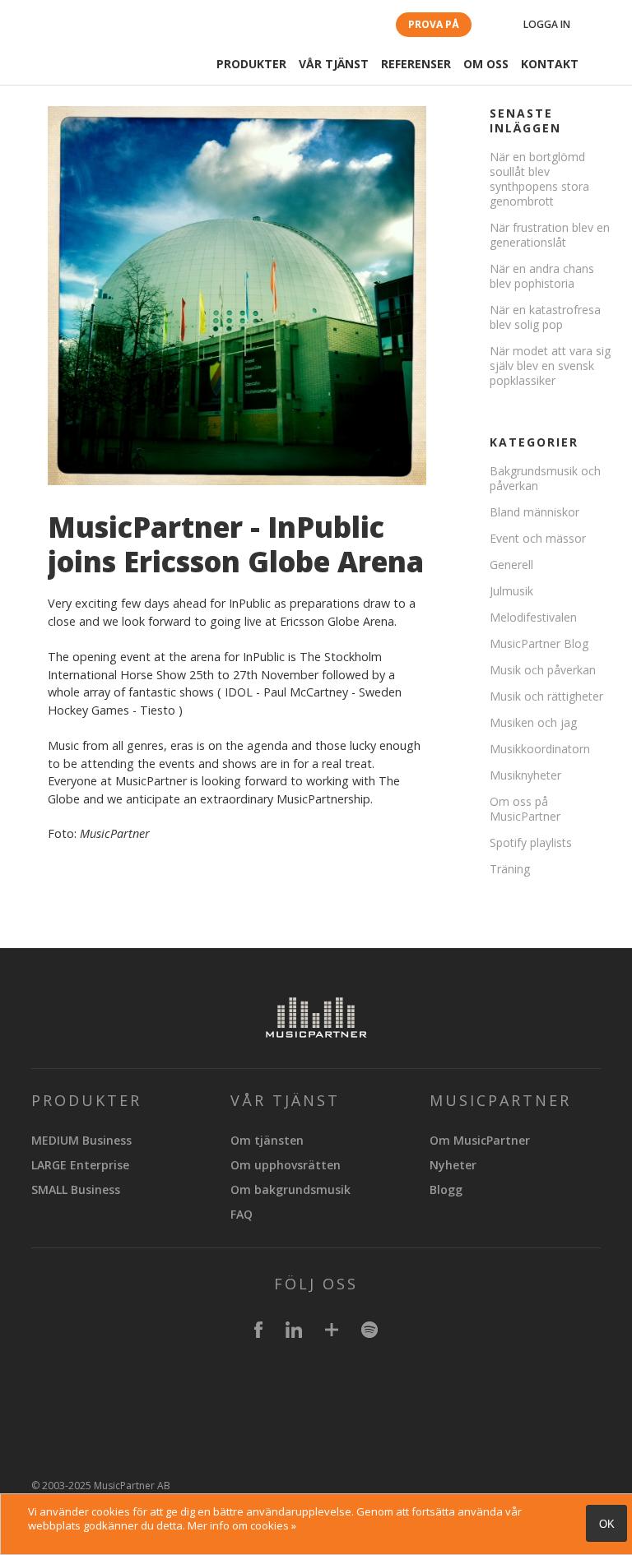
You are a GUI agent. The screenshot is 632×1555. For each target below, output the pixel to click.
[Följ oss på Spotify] (369, 1332)
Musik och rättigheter (546, 696)
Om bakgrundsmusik (290, 1189)
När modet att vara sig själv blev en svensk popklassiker (550, 365)
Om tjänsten (267, 1140)
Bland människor (534, 512)
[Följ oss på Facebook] (258, 1332)
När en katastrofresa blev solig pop (545, 317)
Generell (511, 564)
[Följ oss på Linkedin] (294, 1332)
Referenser (416, 64)
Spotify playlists (531, 842)
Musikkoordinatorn (540, 749)
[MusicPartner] (88, 60)
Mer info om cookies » (242, 1525)
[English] (603, 26)
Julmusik (511, 591)
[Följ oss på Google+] (331, 1332)
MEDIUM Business (81, 1140)
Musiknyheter (525, 775)
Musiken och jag (533, 722)
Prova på (433, 24)
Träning (510, 869)
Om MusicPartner (480, 1140)
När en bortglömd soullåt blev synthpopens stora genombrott (539, 179)
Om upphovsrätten (285, 1165)
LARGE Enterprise (80, 1165)
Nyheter (453, 1165)
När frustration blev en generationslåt (550, 235)
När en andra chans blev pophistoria (542, 276)
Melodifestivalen (533, 617)
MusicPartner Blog (539, 643)
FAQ (241, 1214)
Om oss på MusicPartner (525, 809)
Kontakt (550, 64)
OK (607, 1524)
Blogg (446, 1189)
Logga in (546, 24)
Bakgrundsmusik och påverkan (545, 478)
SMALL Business (75, 1189)
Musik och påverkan (543, 670)
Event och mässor (538, 538)
